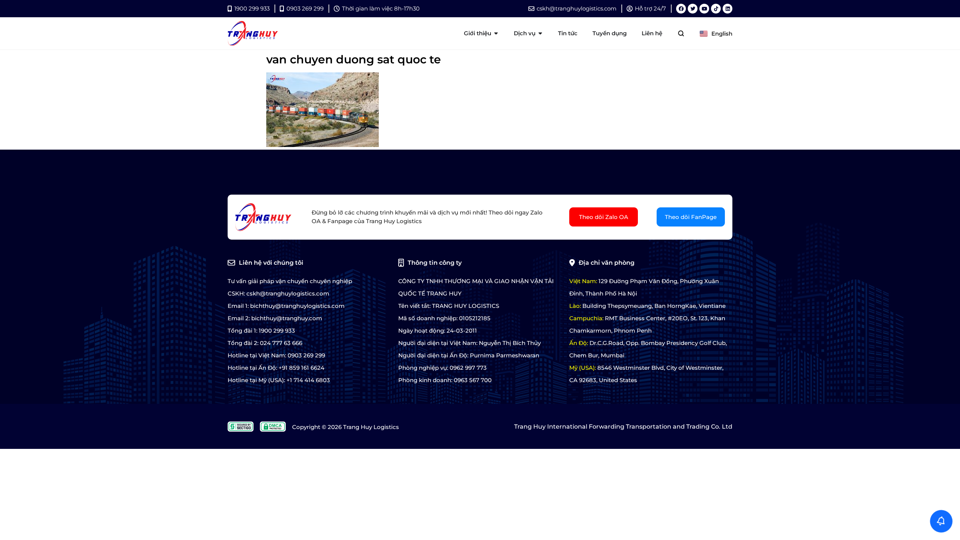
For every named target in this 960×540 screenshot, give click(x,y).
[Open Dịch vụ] (540, 33)
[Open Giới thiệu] (496, 33)
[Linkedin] (727, 9)
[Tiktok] (716, 9)
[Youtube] (704, 9)
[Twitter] (693, 9)
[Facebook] (681, 9)
